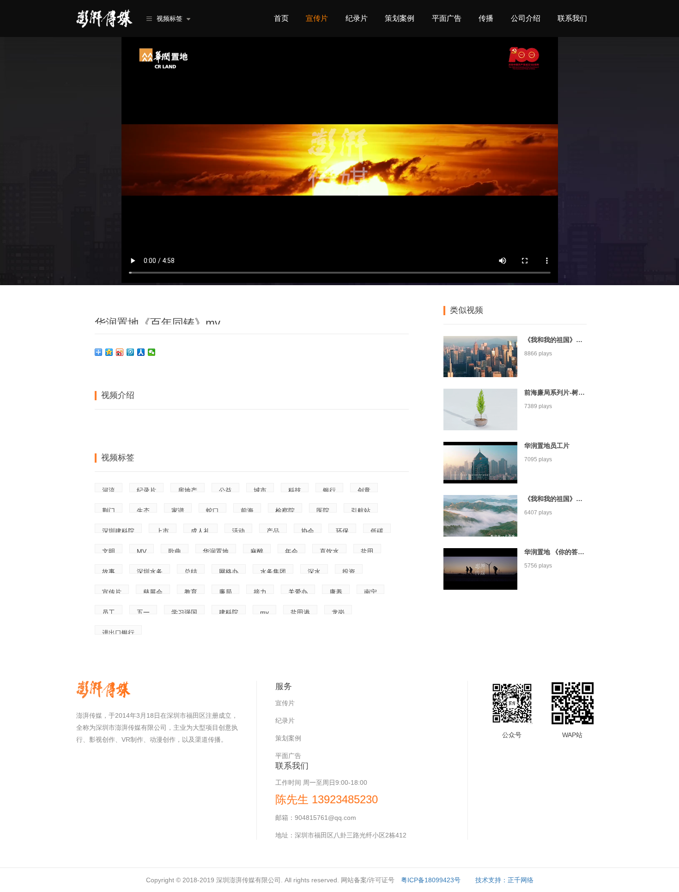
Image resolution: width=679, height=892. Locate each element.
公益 (225, 489)
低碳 (376, 530)
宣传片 (317, 18)
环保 (342, 530)
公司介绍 (525, 18)
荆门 (108, 510)
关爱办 (298, 591)
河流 (108, 489)
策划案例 (399, 18)
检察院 (285, 510)
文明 (108, 550)
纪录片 (357, 18)
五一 (143, 611)
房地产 (187, 489)
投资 (348, 571)
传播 (486, 18)
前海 (247, 510)
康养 (335, 591)
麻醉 (256, 550)
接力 (260, 591)
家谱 (177, 510)
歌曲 (174, 550)
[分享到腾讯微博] (130, 352)
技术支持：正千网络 (504, 880)
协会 (307, 530)
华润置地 (216, 550)
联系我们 (572, 18)
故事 (108, 571)
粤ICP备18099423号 (431, 880)
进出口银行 (118, 632)
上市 (162, 530)
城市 (260, 489)
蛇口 (212, 510)
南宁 (370, 591)
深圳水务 (150, 571)
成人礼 (200, 530)
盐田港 (300, 611)
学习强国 (184, 611)
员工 (108, 611)
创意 (364, 489)
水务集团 (273, 571)
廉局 (225, 591)
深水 (314, 571)
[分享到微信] (152, 352)
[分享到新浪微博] (120, 352)
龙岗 (338, 611)
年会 (291, 550)
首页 (281, 18)
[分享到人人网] (141, 352)
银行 (329, 489)
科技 (294, 489)
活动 (238, 530)
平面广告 (446, 18)
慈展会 (153, 591)
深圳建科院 (118, 530)
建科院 (228, 611)
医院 (322, 510)
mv (264, 611)
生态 (143, 510)
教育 (190, 591)
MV (141, 550)
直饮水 (329, 550)
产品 (273, 530)
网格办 (228, 571)
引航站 (360, 510)
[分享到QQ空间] (109, 352)
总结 (190, 571)
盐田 (367, 550)
